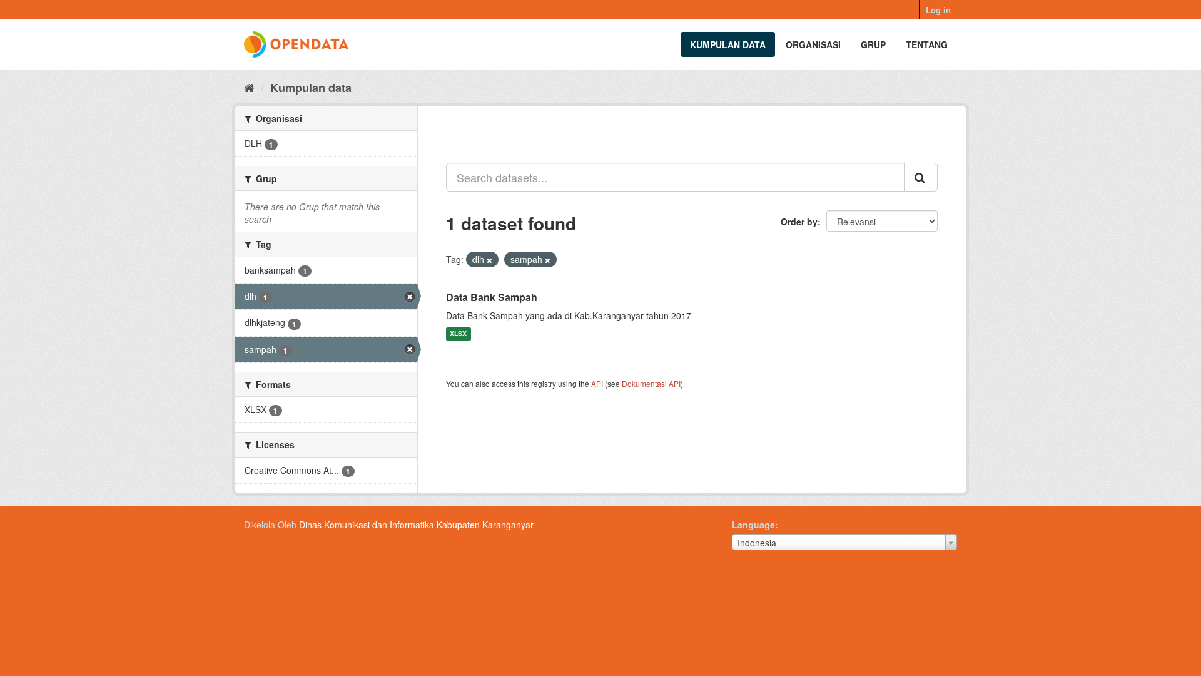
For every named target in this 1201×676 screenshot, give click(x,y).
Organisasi (813, 44)
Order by (799, 221)
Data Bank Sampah (491, 297)
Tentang (927, 44)
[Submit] (921, 177)
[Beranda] (249, 87)
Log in (938, 10)
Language (753, 524)
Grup (873, 44)
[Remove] (489, 260)
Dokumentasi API (651, 383)
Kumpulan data (728, 44)
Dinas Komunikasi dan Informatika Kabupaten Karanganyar (416, 524)
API (597, 383)
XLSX (458, 334)
